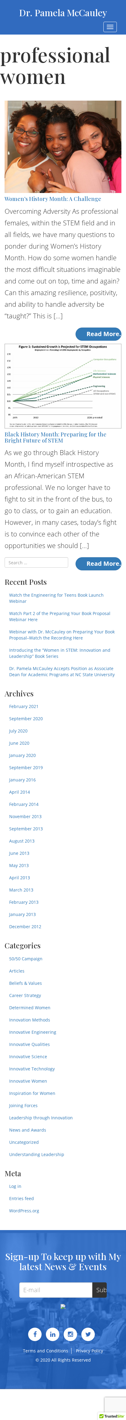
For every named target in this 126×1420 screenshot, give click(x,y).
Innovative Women (28, 1081)
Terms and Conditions (45, 1351)
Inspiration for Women (32, 1093)
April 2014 (19, 792)
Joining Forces (23, 1105)
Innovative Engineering (32, 1032)
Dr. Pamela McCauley (63, 12)
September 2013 (26, 829)
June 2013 (19, 853)
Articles (16, 971)
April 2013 (19, 878)
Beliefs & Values (25, 983)
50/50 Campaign (26, 959)
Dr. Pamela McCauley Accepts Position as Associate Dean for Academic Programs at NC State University (62, 671)
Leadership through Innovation (41, 1118)
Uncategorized (24, 1142)
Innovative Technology (32, 1069)
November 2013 (25, 816)
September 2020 (26, 718)
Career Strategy (25, 995)
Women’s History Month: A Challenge (53, 198)
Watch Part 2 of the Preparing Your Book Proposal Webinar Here (59, 616)
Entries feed (21, 1198)
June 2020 (19, 743)
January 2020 (22, 755)
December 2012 (25, 926)
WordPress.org (24, 1211)
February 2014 (24, 804)
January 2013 (22, 914)
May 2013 (19, 865)
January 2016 (22, 780)
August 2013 (22, 841)
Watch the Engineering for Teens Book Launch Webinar (56, 598)
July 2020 (18, 731)
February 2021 (24, 706)
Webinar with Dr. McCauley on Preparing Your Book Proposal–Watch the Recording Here (62, 635)
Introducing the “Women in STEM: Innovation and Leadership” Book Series (59, 653)
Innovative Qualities (29, 1044)
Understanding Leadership (36, 1154)
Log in (15, 1186)
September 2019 (26, 767)
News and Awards (27, 1130)
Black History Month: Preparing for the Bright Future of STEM (55, 437)
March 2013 (21, 890)
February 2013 (24, 902)
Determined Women (29, 1007)
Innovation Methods (29, 1020)
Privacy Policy (89, 1351)
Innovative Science (28, 1056)
